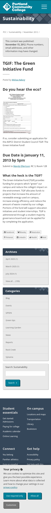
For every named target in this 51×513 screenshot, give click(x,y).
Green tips (10, 320)
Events (9, 305)
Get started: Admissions (8, 420)
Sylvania (9, 357)
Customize (11, 505)
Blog (8, 298)
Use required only (14, 495)
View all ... (13, 281)
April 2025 (12, 259)
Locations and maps (36, 414)
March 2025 (12, 266)
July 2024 (11, 273)
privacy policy (10, 487)
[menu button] (44, 7)
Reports (9, 342)
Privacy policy (33, 459)
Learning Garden (13, 327)
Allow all (35, 495)
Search (11, 382)
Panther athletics (10, 459)
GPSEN (9, 313)
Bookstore (32, 429)
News (8, 335)
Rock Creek (11, 349)
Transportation (34, 419)
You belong (8, 454)
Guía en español (10, 464)
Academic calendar (11, 431)
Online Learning (10, 436)
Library (30, 424)
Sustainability (18, 18)
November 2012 (31, 32)
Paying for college (11, 426)
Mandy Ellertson (21, 166)
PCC (5, 32)
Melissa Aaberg (18, 79)
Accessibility (32, 454)
